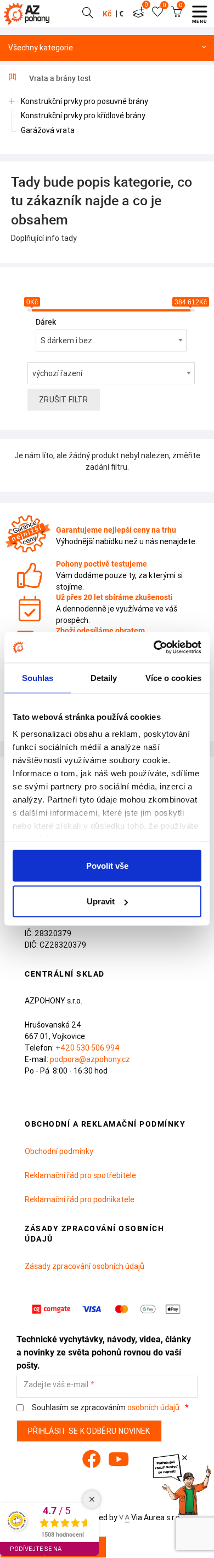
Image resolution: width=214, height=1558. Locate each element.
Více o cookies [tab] (173, 677)
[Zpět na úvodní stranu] (29, 13)
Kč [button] (107, 13)
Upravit (101, 901)
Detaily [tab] (104, 677)
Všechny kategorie (40, 48)
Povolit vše (107, 865)
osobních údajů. (154, 1407)
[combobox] (111, 340)
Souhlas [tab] (38, 677)
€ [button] (121, 13)
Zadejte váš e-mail (56, 1384)
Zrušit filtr (63, 400)
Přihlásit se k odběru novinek (89, 1431)
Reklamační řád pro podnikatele (79, 1199)
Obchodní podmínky (59, 1151)
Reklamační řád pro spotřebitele (80, 1175)
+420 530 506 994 (87, 1048)
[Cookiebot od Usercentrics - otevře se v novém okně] (153, 647)
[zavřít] (184, 1458)
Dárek (46, 322)
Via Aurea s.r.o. (155, 1517)
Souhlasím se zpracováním (105, 1407)
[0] (138, 14)
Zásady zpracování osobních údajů (84, 1266)
